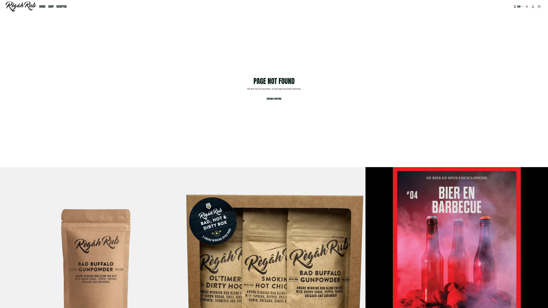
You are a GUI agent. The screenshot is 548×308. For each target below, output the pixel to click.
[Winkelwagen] (539, 6)
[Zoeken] (527, 6)
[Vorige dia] (4, 258)
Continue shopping (274, 98)
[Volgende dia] (178, 258)
